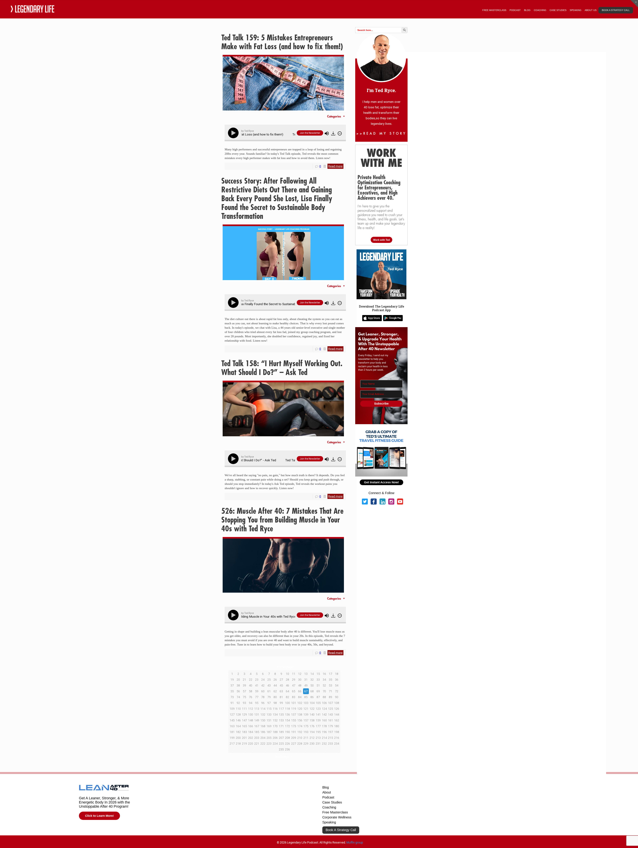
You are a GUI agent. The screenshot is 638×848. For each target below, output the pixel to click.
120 (299, 708)
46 (287, 685)
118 (287, 708)
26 (275, 679)
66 (299, 691)
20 (238, 679)
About (326, 792)
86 (312, 697)
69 (318, 691)
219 (244, 743)
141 (318, 714)
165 (244, 726)
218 (238, 743)
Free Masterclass (335, 812)
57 (244, 691)
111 (244, 708)
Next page (282, 756)
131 (256, 714)
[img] (340, 133)
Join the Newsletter (310, 133)
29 (293, 679)
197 (330, 732)
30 (299, 679)
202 (250, 738)
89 (330, 697)
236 (287, 749)
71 (330, 691)
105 (318, 703)
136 (287, 714)
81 (281, 697)
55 (232, 691)
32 (312, 679)
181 (232, 732)
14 (312, 674)
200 (238, 738)
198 (336, 732)
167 (256, 726)
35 (330, 679)
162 (336, 720)
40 (250, 685)
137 (293, 714)
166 (250, 726)
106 (324, 703)
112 (250, 708)
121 (305, 708)
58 (250, 691)
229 (305, 743)
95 (256, 703)
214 (324, 738)
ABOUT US (590, 10)
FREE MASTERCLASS (494, 10)
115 (268, 708)
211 (305, 738)
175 (305, 726)
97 (269, 703)
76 (250, 697)
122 (312, 708)
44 (275, 685)
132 (262, 714)
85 (306, 697)
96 (263, 703)
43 (269, 685)
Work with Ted (381, 239)
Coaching (329, 807)
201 (244, 738)
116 (275, 708)
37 (232, 685)
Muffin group (354, 842)
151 (268, 720)
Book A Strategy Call (341, 830)
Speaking (329, 822)
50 (312, 685)
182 (238, 732)
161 (330, 720)
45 (281, 685)
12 (299, 674)
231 (318, 743)
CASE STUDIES (558, 10)
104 (312, 703)
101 (293, 703)
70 (324, 691)
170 (275, 726)
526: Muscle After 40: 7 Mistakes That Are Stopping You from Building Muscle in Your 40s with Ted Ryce (282, 520)
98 (275, 703)
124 (324, 708)
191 (293, 732)
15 (318, 674)
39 (244, 685)
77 (256, 697)
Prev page (286, 666)
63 (281, 691)
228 (299, 743)
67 (306, 691)
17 (330, 674)
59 (256, 691)
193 (305, 732)
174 (299, 726)
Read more (335, 166)
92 (238, 703)
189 (281, 732)
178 (324, 726)
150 (262, 720)
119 (293, 708)
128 (238, 714)
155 (293, 720)
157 (305, 720)
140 (312, 714)
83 (293, 697)
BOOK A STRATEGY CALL (616, 10)
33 (318, 679)
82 (287, 697)
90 (336, 697)
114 (262, 708)
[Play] (233, 132)
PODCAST (515, 10)
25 (269, 679)
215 (330, 738)
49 (306, 685)
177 (318, 726)
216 (336, 738)
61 (269, 691)
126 (336, 708)
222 (262, 743)
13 (306, 674)
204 (262, 738)
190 (287, 732)
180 (336, 726)
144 (336, 714)
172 (287, 726)
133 (268, 714)
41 (256, 685)
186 (262, 732)
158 (312, 720)
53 (330, 685)
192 (299, 732)
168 (262, 726)
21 (244, 679)
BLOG (527, 10)
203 (256, 738)
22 (250, 679)
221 (256, 743)
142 (324, 714)
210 (299, 738)
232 (324, 743)
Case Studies (332, 802)
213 (318, 738)
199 (232, 738)
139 (305, 714)
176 (312, 726)
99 (281, 703)
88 (324, 697)
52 (324, 685)
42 (263, 685)
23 (256, 679)
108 (336, 703)
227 (293, 743)
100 (287, 703)
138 (299, 714)
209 (293, 738)
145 (232, 720)
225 (281, 743)
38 (238, 685)
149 (256, 720)
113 (256, 708)
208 (287, 738)
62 (275, 691)
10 (287, 674)
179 (330, 726)
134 (275, 714)
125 (330, 708)
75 (244, 697)
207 (281, 738)
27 (281, 679)
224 (275, 743)
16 (324, 674)
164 (238, 726)
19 (232, 679)
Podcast (328, 797)
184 (250, 732)
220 (250, 743)
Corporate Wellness (336, 817)
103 (305, 703)
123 (318, 708)
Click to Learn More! (99, 815)
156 (299, 720)
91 (232, 703)
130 (250, 714)
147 (244, 720)
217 (232, 743)
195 (318, 732)
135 (281, 714)
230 (312, 743)
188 (275, 732)
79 (269, 697)
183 (244, 732)
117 (281, 708)
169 (268, 726)
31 (306, 679)
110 (238, 708)
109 (232, 708)
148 (250, 720)
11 (293, 674)
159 (318, 720)
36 (336, 679)
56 (238, 691)
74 (238, 697)
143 (330, 714)
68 (312, 691)
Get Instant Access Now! (381, 482)
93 (244, 703)
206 (275, 738)
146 (238, 720)
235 (281, 749)
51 (318, 685)
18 (336, 674)
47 (293, 685)
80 (275, 697)
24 (263, 679)
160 (324, 720)
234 (336, 743)
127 (232, 714)
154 (287, 720)
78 (263, 697)
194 (312, 732)
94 (250, 703)
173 (293, 726)
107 (330, 703)
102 (299, 703)
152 (275, 720)
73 (232, 697)
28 (287, 679)
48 (299, 685)
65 (293, 691)
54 (336, 685)
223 (268, 743)
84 (299, 697)
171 (281, 726)
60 (263, 691)
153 (281, 720)
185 (256, 732)
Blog (325, 787)
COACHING (540, 10)
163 (232, 726)
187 (268, 732)
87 (318, 697)
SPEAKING (575, 10)
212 (312, 738)
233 (330, 743)
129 (244, 714)
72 (336, 691)
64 (287, 691)
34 (324, 679)
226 (287, 743)
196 (324, 732)
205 (268, 738)
